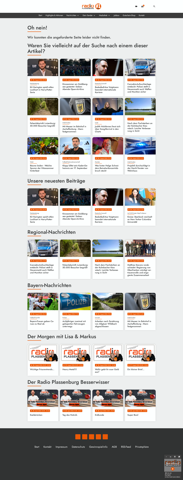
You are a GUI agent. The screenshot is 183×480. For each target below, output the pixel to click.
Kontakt (141, 15)
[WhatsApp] (29, 6)
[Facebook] (34, 6)
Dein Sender (88, 15)
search (154, 6)
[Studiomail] (42, 6)
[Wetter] (148, 6)
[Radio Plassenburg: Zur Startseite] (91, 6)
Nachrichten (71, 15)
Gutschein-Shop (129, 15)
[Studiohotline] (47, 6)
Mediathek (103, 15)
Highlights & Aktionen (54, 15)
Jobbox (116, 15)
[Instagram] (38, 6)
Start (40, 15)
